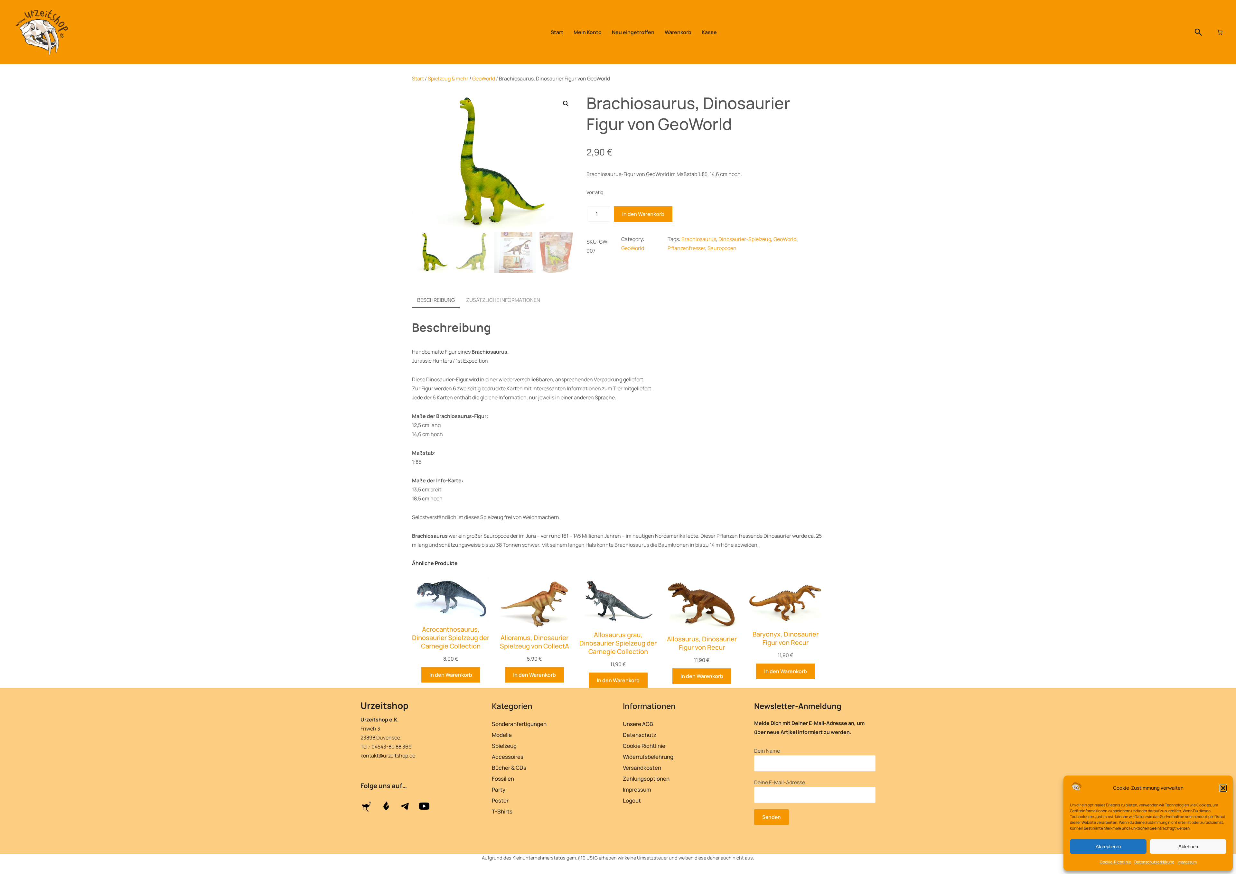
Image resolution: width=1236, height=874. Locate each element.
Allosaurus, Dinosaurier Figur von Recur (702, 643)
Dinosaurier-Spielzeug (744, 239)
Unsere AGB (638, 724)
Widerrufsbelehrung (648, 756)
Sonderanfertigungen (519, 724)
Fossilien (503, 778)
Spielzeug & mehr (448, 78)
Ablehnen (1188, 846)
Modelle (502, 735)
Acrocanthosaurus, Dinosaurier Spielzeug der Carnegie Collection (450, 637)
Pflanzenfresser (686, 248)
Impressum (1187, 862)
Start (418, 78)
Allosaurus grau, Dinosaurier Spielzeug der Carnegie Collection (618, 643)
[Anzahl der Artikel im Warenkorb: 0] (1219, 32)
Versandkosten (642, 767)
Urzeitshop (384, 705)
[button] (1223, 788)
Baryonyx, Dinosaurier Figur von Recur (786, 638)
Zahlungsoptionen (646, 778)
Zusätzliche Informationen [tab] (503, 299)
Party (498, 789)
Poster (500, 800)
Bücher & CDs (509, 767)
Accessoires (507, 756)
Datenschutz (639, 735)
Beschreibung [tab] (436, 299)
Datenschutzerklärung (1154, 862)
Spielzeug (504, 745)
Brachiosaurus (698, 239)
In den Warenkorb (643, 214)
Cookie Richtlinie (644, 745)
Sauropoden (721, 248)
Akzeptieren (1108, 846)
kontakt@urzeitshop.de (387, 755)
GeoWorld (483, 78)
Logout (632, 800)
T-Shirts (502, 811)
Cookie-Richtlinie (1115, 862)
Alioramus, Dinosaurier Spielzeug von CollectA (534, 642)
